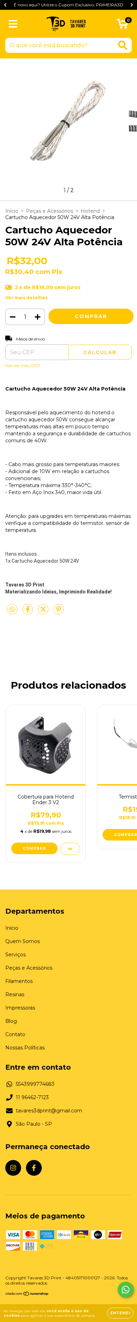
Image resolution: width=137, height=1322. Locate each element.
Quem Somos (22, 941)
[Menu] (13, 24)
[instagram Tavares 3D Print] (13, 1168)
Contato (15, 1034)
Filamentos (19, 981)
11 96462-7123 (32, 1097)
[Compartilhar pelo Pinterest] (58, 612)
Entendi (120, 1313)
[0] (122, 25)
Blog (11, 1021)
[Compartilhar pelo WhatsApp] (12, 609)
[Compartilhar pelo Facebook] (28, 612)
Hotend (90, 211)
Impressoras (20, 1008)
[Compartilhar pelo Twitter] (44, 612)
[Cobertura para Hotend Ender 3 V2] (70, 849)
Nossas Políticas (25, 1048)
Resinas (14, 994)
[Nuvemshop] (27, 1294)
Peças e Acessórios (49, 211)
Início (11, 211)
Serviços (15, 954)
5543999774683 (35, 1084)
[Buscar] (123, 45)
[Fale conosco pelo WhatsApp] (125, 1290)
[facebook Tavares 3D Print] (34, 1168)
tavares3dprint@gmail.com (49, 1110)
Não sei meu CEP (22, 365)
